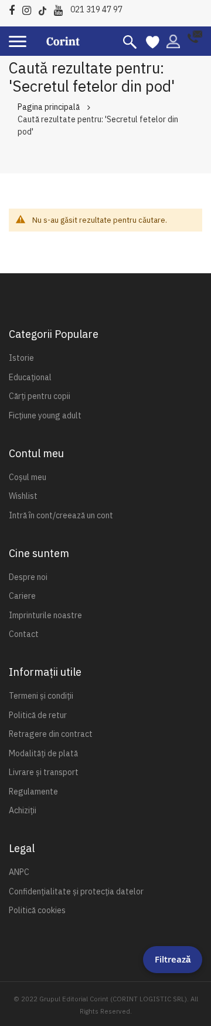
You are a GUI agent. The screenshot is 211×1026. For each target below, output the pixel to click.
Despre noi (28, 577)
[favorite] (152, 41)
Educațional (30, 377)
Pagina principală (49, 107)
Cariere (22, 596)
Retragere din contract (51, 734)
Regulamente (33, 791)
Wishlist (23, 496)
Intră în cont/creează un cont (61, 515)
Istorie (21, 358)
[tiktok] (45, 8)
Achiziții (22, 810)
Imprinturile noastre (45, 615)
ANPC (19, 872)
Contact (24, 634)
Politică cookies (37, 910)
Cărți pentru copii (39, 396)
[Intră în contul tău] (173, 40)
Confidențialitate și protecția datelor (76, 891)
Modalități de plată (43, 753)
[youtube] (61, 8)
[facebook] (15, 8)
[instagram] (29, 8)
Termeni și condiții (41, 695)
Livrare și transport (44, 772)
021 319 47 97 (96, 9)
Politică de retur (38, 715)
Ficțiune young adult (45, 415)
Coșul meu (27, 477)
